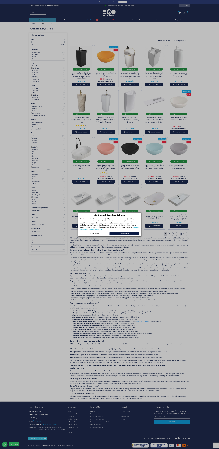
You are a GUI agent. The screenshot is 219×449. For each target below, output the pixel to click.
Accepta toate (124, 233)
